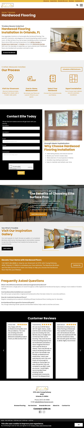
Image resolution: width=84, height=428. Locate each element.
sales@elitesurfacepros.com (44, 402)
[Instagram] (44, 412)
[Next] (80, 350)
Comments (5, 152)
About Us (56, 405)
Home (4, 12)
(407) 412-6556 (10, 263)
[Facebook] (40, 412)
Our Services (32, 405)
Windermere (6, 44)
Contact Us (66, 405)
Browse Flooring (19, 405)
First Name (5, 125)
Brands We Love (44, 405)
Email (3, 139)
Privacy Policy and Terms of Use (41, 426)
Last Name (5, 132)
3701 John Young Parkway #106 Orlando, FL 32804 (42, 394)
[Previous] (3, 350)
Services (11, 12)
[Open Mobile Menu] (81, 5)
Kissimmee (13, 44)
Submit (21, 173)
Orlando (22, 44)
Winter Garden (35, 42)
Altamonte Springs (39, 44)
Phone (4, 145)
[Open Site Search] (77, 5)
